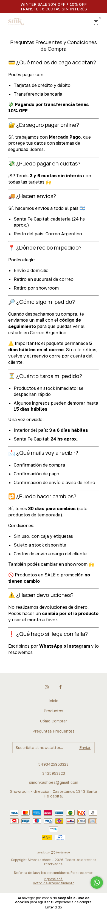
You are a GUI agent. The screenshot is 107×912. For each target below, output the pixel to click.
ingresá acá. (53, 879)
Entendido (53, 907)
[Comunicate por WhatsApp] (97, 882)
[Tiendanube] (53, 853)
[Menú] (87, 23)
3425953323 (53, 773)
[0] (95, 23)
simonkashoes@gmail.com (53, 782)
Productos (53, 710)
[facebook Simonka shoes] (60, 687)
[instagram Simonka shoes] (46, 687)
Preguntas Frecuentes (53, 731)
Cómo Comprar (53, 721)
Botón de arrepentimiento (53, 883)
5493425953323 (53, 764)
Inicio (53, 700)
